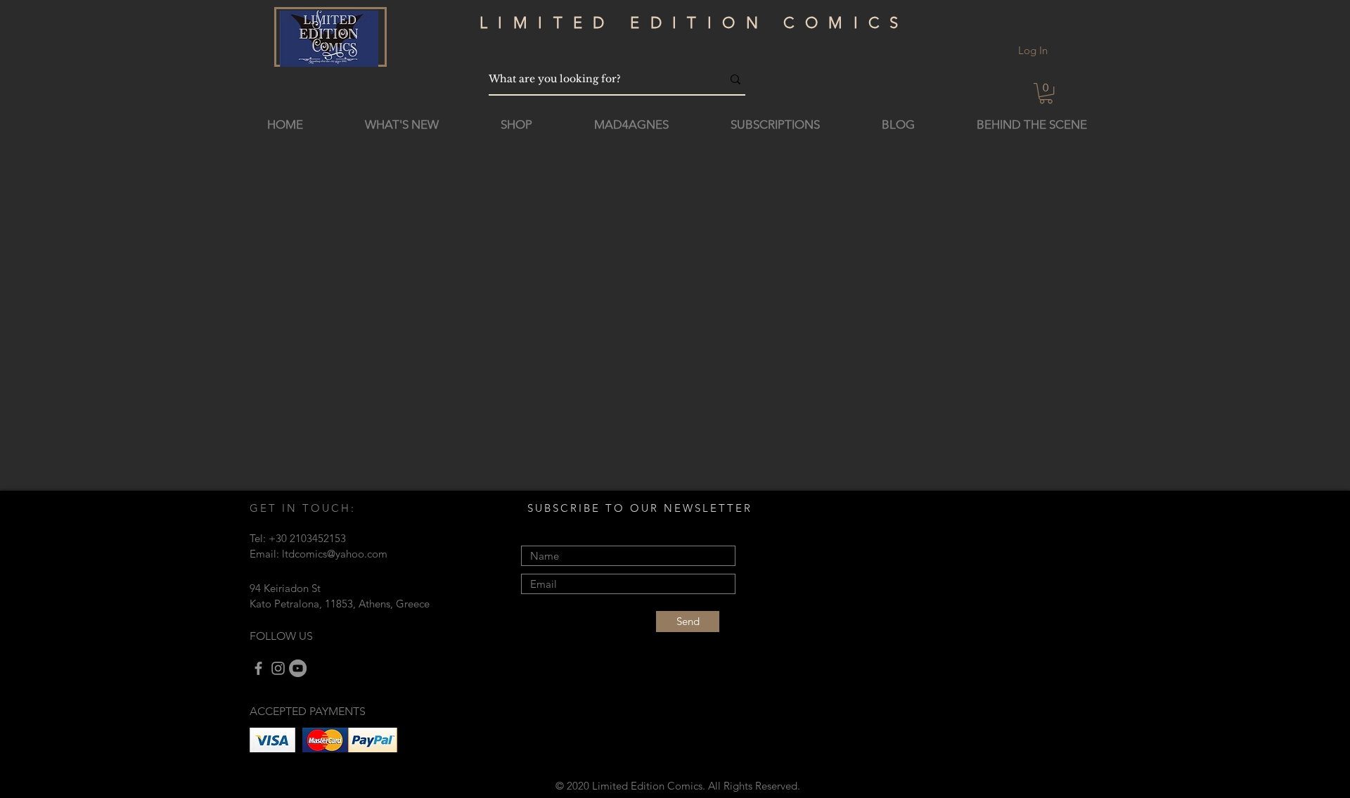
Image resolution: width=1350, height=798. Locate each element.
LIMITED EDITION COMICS (694, 22)
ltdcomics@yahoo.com (334, 553)
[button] (1046, 93)
